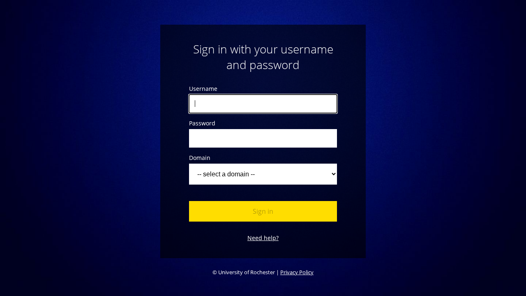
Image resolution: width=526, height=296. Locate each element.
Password (202, 123)
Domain (199, 158)
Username (203, 88)
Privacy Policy (297, 272)
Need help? (263, 238)
